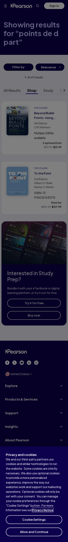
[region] (34, 494)
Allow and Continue (34, 532)
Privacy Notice (42, 510)
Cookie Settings (34, 519)
